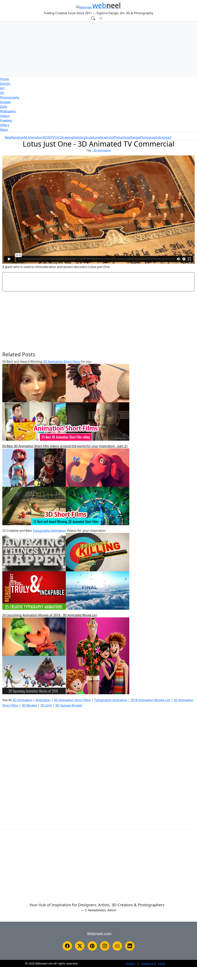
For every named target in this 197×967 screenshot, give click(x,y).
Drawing (67, 137)
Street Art (106, 137)
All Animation (33, 137)
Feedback (147, 963)
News (4, 130)
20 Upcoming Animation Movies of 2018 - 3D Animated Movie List (49, 615)
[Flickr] (117, 946)
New (8, 137)
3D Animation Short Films (61, 361)
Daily (3, 106)
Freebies (6, 120)
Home (4, 79)
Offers (4, 125)
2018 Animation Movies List (150, 700)
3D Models (29, 705)
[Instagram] (104, 946)
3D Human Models (68, 705)
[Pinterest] (92, 946)
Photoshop (122, 137)
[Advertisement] (98, 49)
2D (49, 137)
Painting (79, 137)
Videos (5, 116)
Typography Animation (49, 530)
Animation (43, 700)
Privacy (130, 963)
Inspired (165, 137)
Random (17, 137)
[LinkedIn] (129, 946)
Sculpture (92, 137)
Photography (9, 97)
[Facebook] (67, 946)
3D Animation (102, 150)
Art (2, 88)
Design (5, 83)
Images (5, 102)
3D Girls (46, 705)
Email (161, 963)
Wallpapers (8, 111)
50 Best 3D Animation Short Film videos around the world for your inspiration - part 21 (65, 446)
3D (2, 93)
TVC (53, 137)
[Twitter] (79, 946)
